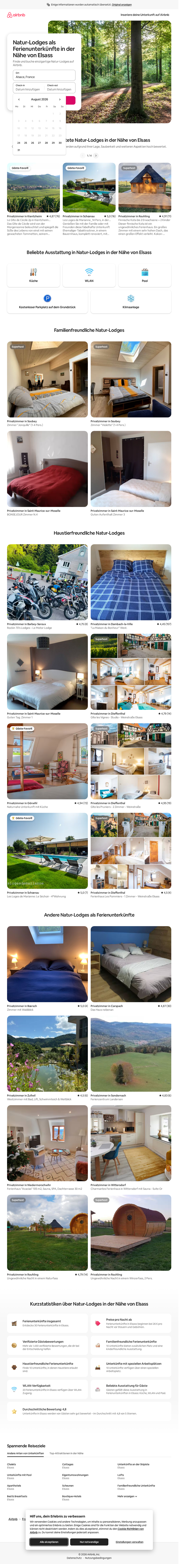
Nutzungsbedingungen (98, 1558)
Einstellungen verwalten (129, 1542)
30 (60, 142)
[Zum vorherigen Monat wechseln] (19, 99)
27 (39, 142)
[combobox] (44, 77)
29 (53, 142)
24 (18, 142)
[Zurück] (83, 155)
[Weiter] (96, 155)
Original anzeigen (122, 4)
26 (32, 142)
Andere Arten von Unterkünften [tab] (25, 1453)
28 (46, 142)
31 (18, 150)
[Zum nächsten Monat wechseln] (60, 99)
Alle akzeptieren (49, 1542)
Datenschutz (74, 1558)
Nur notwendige (89, 1542)
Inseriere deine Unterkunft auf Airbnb (145, 15)
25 (25, 142)
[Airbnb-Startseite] (16, 14)
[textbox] (28, 89)
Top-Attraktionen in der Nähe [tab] (66, 1453)
